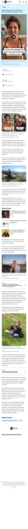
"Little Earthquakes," (17, 109)
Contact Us (14, 486)
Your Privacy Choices (22, 485)
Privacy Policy (12, 482)
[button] (2, 2)
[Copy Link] (12, 74)
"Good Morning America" (8, 241)
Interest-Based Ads (19, 483)
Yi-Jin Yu (5, 69)
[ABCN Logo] (8, 2)
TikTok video (13, 95)
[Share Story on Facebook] (3, 74)
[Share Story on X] (6, 74)
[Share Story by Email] (9, 74)
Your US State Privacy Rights (20, 482)
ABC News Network (5, 482)
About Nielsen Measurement (7, 485)
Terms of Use (15, 485)
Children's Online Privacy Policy (10, 483)
